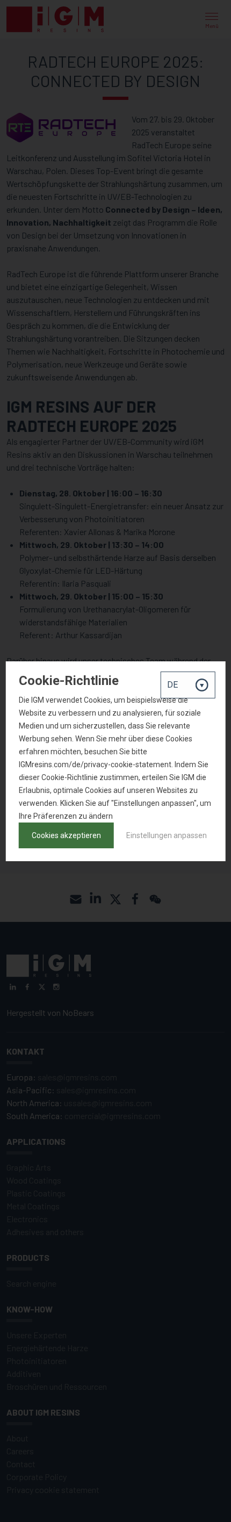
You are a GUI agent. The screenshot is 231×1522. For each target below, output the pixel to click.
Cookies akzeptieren (66, 835)
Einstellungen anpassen (166, 835)
